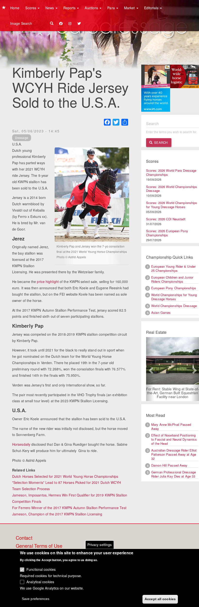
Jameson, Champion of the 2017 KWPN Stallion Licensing (57, 514)
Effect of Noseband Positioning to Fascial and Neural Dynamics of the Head (174, 439)
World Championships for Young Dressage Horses (174, 296)
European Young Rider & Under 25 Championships (173, 268)
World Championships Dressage (174, 305)
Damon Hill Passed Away (169, 465)
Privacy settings (99, 544)
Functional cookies (41, 569)
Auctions (92, 7)
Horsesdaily (21, 444)
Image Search (21, 23)
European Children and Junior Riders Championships (172, 279)
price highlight (48, 281)
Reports (70, 7)
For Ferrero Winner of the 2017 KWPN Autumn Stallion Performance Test (69, 507)
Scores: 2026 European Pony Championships (167, 233)
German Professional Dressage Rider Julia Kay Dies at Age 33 (173, 474)
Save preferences (36, 599)
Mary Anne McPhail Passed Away (171, 426)
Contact (24, 538)
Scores (31, 7)
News (50, 7)
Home (14, 7)
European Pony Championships (173, 288)
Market (130, 7)
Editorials (151, 7)
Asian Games (161, 312)
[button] (150, 369)
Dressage (21, 138)
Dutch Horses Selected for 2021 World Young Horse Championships (65, 476)
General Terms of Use (39, 546)
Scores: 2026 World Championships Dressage (171, 188)
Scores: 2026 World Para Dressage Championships (171, 172)
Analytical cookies (40, 581)
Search (160, 142)
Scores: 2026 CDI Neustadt (165, 219)
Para (111, 7)
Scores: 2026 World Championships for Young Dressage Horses (171, 204)
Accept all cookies (160, 599)
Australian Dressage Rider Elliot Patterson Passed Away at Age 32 (174, 454)
